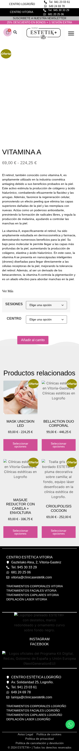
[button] (15, 32)
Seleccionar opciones (20, 445)
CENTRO (14, 318)
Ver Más (7, 291)
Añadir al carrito (33, 340)
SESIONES (14, 304)
